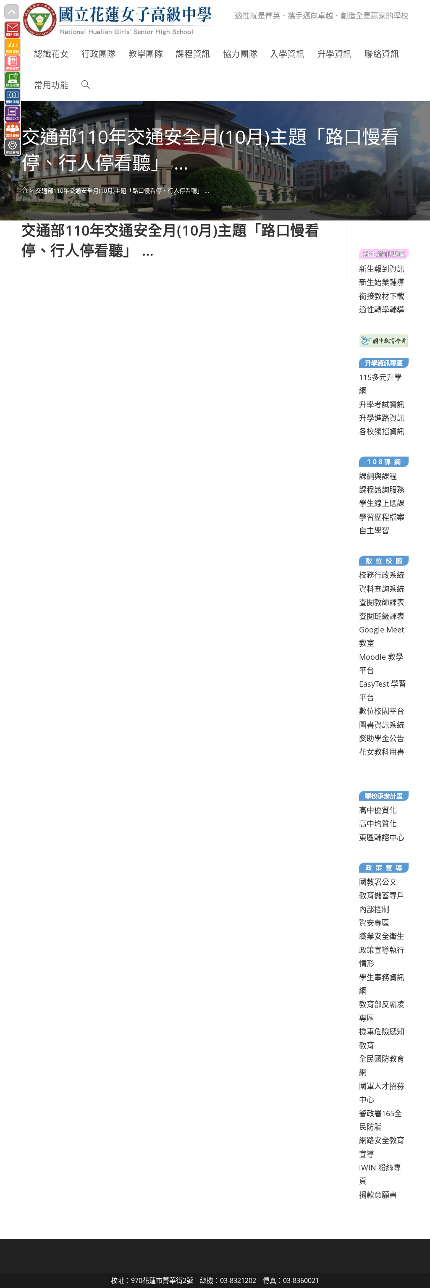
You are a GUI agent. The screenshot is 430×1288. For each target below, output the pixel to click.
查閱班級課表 (381, 616)
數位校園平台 (381, 711)
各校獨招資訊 (381, 431)
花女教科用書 (381, 752)
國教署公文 (378, 882)
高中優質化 (378, 810)
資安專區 (374, 923)
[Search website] (85, 85)
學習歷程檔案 (381, 517)
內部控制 (374, 909)
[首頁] (24, 190)
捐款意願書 (378, 1195)
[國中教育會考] (383, 340)
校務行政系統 (381, 575)
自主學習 (374, 530)
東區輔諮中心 (381, 837)
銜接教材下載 (381, 296)
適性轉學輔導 (381, 309)
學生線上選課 (381, 503)
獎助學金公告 (381, 738)
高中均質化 (378, 823)
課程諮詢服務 (381, 490)
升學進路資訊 (381, 418)
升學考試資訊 (381, 404)
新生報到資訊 (381, 269)
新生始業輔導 (381, 282)
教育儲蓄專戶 (381, 895)
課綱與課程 (378, 476)
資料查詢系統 (381, 589)
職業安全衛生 (381, 936)
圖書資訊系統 (381, 725)
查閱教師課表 (381, 602)
